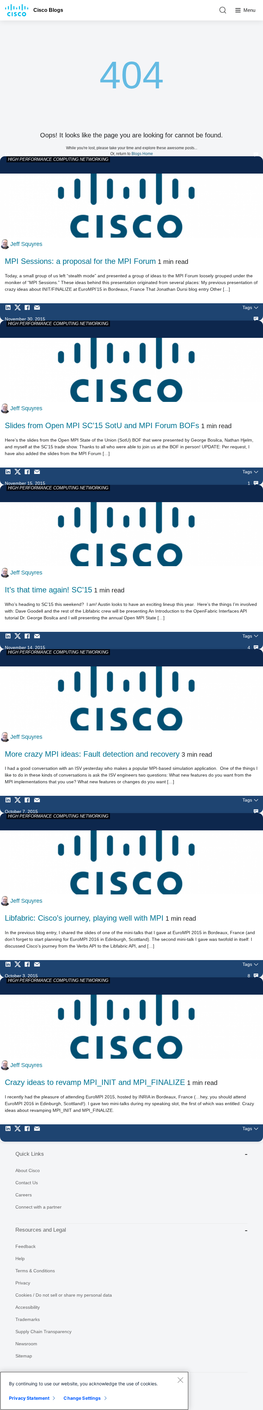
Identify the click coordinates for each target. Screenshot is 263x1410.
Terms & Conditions (35, 1270)
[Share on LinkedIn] (9, 312)
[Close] (180, 1380)
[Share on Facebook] (29, 312)
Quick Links (29, 1154)
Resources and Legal (40, 1230)
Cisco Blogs (48, 10)
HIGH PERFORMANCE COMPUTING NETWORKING (58, 159)
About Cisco (27, 1170)
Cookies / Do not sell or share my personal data (63, 1295)
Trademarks (27, 1319)
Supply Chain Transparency (43, 1331)
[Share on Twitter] (19, 312)
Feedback (25, 1246)
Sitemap (23, 1355)
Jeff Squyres (26, 244)
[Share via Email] (38, 312)
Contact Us (26, 1182)
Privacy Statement (29, 1398)
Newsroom (26, 1343)
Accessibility (27, 1307)
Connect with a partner (38, 1207)
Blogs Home (142, 153)
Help (20, 1258)
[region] (94, 1391)
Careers (23, 1194)
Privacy (22, 1282)
